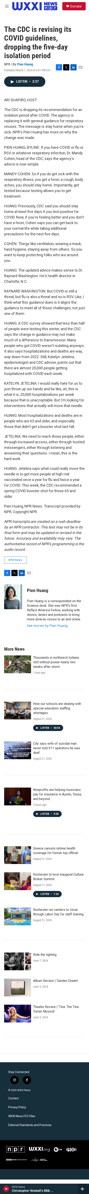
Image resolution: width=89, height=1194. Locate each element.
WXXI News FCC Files (21, 1116)
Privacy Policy (17, 1107)
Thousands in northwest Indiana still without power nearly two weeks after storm (56, 662)
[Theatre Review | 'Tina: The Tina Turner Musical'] (17, 1013)
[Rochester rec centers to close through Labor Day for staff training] (17, 916)
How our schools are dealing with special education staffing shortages (57, 708)
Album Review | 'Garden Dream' (55, 981)
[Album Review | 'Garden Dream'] (17, 987)
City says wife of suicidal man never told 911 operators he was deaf (56, 748)
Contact (13, 1098)
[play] (6, 1189)
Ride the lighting (45, 955)
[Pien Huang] (13, 596)
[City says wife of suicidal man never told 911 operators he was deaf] (17, 750)
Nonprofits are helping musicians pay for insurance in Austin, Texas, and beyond (57, 794)
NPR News (15, 560)
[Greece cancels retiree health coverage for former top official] (17, 855)
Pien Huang (25, 64)
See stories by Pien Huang (47, 625)
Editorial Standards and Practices (30, 1125)
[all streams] (83, 1189)
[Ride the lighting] (17, 961)
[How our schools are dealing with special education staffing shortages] (17, 710)
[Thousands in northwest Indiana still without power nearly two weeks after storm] (17, 664)
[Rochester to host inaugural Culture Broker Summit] (17, 881)
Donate (76, 6)
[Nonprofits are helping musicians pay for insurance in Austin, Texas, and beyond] (17, 796)
